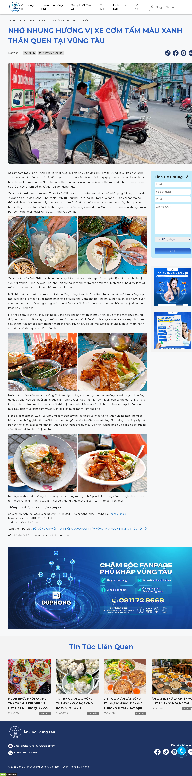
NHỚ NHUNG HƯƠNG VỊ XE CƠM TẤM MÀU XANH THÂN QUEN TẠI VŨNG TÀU (61, 20)
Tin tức (23, 20)
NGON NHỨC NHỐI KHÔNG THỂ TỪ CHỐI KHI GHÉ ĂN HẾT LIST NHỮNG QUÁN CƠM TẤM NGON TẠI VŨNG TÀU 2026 (29, 708)
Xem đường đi (119, 514)
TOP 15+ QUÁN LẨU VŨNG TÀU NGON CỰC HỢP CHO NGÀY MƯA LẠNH (74, 703)
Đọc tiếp (45, 713)
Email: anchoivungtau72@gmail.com (34, 745)
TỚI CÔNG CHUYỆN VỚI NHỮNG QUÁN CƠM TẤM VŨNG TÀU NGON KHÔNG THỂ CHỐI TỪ (90, 528)
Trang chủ (12, 20)
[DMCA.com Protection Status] (8, 774)
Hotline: (25, 752)
